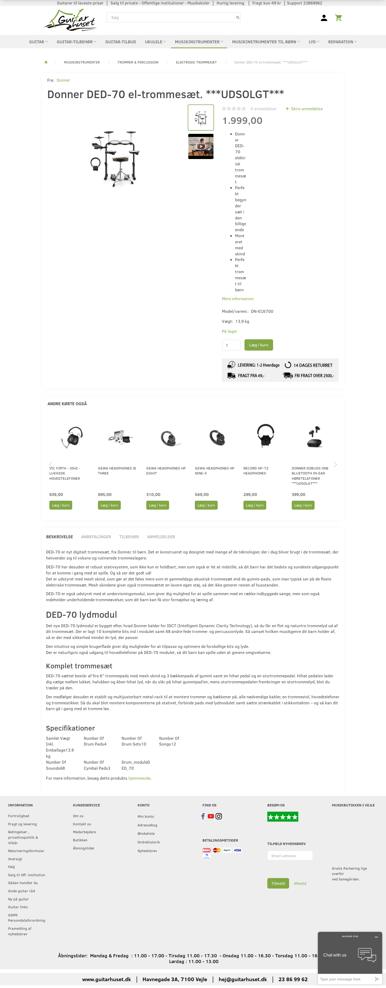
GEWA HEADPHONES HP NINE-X (214, 470)
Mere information (238, 298)
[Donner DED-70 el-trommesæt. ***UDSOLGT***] (114, 155)
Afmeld (300, 883)
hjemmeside (139, 778)
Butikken (80, 839)
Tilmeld (278, 883)
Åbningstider (84, 847)
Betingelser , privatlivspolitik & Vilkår (23, 837)
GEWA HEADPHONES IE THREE (117, 470)
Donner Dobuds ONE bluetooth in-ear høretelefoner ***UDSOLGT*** (310, 476)
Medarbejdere (84, 831)
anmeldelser (264, 108)
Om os (78, 815)
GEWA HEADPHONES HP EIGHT (166, 470)
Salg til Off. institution (26, 874)
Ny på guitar (18, 898)
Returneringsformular (26, 850)
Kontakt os (82, 823)
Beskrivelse (59, 536)
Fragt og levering (22, 823)
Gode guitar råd (21, 890)
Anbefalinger (96, 536)
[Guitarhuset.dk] (70, 19)
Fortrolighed (18, 815)
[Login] (324, 17)
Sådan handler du (23, 882)
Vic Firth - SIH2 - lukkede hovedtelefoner (64, 473)
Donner (63, 80)
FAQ (11, 866)
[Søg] (237, 17)
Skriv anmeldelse (306, 108)
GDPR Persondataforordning (26, 917)
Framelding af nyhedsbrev (19, 931)
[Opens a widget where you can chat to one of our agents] (350, 958)
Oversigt (15, 858)
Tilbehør (129, 536)
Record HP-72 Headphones (255, 470)
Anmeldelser (161, 536)
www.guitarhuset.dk (106, 978)
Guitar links (18, 906)
